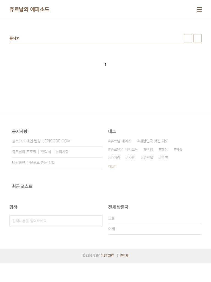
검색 (97, 221)
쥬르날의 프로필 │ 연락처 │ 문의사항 (40, 152)
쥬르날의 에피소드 (29, 9)
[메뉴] (199, 9)
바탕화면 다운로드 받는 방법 (33, 162)
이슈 (179, 149)
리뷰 (165, 157)
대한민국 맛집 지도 (154, 141)
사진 (132, 157)
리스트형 (197, 38)
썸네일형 (188, 38)
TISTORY (107, 255)
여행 (149, 149)
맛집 (164, 149)
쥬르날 (148, 157)
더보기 (112, 167)
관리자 (124, 255)
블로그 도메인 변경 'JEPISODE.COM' (41, 141)
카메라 (115, 157)
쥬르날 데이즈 (120, 141)
